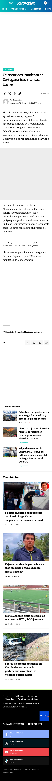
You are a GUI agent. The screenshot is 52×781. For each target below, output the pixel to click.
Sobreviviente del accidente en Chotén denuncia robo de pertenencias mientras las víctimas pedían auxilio (23, 669)
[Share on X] (10, 93)
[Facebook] (26, 734)
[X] (26, 743)
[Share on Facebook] (5, 93)
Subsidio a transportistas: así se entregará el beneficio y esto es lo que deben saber (34, 415)
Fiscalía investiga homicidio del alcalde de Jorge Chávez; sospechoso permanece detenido (24, 516)
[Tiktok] (26, 761)
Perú (31, 423)
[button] (5, 3)
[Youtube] (26, 752)
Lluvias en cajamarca (34, 332)
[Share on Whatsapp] (15, 93)
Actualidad (23, 423)
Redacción (17, 100)
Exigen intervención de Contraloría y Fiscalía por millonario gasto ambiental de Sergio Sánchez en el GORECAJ (33, 455)
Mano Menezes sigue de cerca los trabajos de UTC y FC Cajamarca (25, 617)
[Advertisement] (26, 39)
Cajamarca (8, 69)
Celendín (19, 332)
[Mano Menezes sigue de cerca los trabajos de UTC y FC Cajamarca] (26, 599)
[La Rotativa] (26, 3)
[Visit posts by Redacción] (6, 102)
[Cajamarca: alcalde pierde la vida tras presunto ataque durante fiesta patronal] (26, 547)
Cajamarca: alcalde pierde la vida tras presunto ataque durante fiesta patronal (24, 568)
